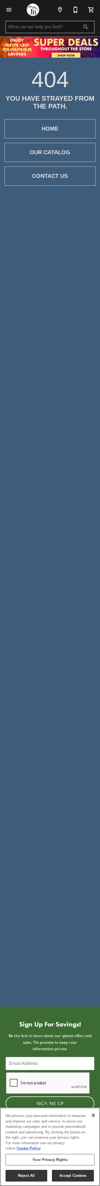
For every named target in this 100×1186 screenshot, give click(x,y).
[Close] (93, 1115)
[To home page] (33, 9)
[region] (50, 1147)
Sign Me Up (50, 1103)
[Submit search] (86, 27)
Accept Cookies (73, 1175)
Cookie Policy (29, 1148)
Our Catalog (50, 152)
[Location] (60, 9)
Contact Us (50, 176)
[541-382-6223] (75, 9)
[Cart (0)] (91, 9)
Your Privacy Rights (49, 1160)
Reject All (26, 1175)
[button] (9, 9)
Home (50, 129)
